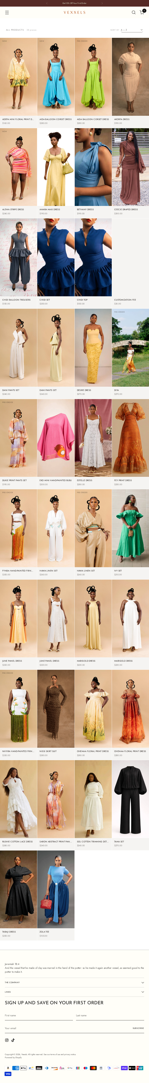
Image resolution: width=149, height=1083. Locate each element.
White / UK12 (130, 194)
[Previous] (47, 3)
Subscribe (138, 1028)
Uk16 (140, 386)
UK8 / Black (138, 815)
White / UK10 (130, 189)
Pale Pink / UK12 (56, 194)
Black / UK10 (56, 730)
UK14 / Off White (93, 832)
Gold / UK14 (93, 651)
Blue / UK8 (63, 104)
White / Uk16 (130, 205)
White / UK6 (122, 183)
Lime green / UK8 (93, 93)
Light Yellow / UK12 (18, 104)
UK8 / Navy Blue (93, 290)
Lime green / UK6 (93, 87)
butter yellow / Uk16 (93, 386)
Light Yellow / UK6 (18, 87)
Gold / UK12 (93, 646)
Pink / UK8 (26, 194)
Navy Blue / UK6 (18, 268)
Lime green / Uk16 (93, 115)
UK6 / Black (122, 815)
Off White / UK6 (56, 539)
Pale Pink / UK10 (56, 189)
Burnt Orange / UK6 (130, 448)
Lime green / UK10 (93, 98)
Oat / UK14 (11, 386)
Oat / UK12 (26, 380)
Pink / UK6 (11, 194)
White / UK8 (138, 183)
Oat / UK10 (26, 375)
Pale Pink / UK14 (56, 200)
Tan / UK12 (101, 561)
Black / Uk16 (56, 747)
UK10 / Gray (93, 284)
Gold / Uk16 (93, 657)
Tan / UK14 (86, 567)
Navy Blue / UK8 (18, 273)
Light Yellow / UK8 (18, 93)
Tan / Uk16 (101, 567)
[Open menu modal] (7, 12)
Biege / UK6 (122, 93)
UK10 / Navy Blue (93, 279)
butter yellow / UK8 (93, 364)
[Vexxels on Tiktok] (13, 1040)
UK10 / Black (130, 821)
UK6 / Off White (93, 809)
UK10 (139, 380)
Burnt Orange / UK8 (130, 459)
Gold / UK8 (101, 634)
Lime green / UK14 (93, 110)
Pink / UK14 (26, 205)
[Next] (102, 3)
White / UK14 (130, 200)
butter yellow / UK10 (93, 369)
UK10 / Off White (93, 821)
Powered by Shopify (13, 1057)
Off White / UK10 (56, 550)
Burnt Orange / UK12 (130, 465)
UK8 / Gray (93, 296)
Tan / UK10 (86, 561)
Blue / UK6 (48, 104)
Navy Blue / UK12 (18, 284)
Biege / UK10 (130, 98)
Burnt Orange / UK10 (130, 454)
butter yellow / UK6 (93, 358)
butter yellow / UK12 (93, 375)
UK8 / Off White (93, 815)
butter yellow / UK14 (93, 380)
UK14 (130, 386)
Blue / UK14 (47, 115)
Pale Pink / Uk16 (56, 205)
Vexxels (24, 1054)
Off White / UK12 (56, 555)
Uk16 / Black (130, 838)
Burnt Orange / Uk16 (130, 476)
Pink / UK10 (10, 200)
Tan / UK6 (86, 555)
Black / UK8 (64, 725)
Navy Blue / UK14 (18, 290)
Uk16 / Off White (93, 838)
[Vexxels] (74, 12)
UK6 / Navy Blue (93, 268)
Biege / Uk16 (130, 115)
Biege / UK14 (130, 110)
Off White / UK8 (56, 544)
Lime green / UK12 (93, 104)
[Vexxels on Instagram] (7, 1040)
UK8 (130, 380)
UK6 (121, 380)
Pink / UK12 (26, 200)
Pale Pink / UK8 (56, 183)
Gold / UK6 (85, 634)
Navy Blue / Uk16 (18, 296)
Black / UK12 (56, 736)
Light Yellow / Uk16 (18, 115)
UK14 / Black (130, 832)
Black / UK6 (47, 725)
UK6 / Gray (93, 273)
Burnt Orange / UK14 (130, 471)
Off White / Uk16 (56, 567)
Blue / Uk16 (63, 115)
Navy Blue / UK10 (18, 279)
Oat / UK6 (11, 375)
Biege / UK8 (138, 93)
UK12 (121, 386)
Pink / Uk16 (10, 205)
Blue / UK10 (47, 110)
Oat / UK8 (11, 380)
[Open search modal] (134, 12)
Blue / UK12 (63, 110)
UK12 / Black (130, 826)
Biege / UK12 (130, 104)
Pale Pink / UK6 (56, 177)
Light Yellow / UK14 (18, 110)
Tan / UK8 (100, 555)
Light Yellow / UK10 (18, 98)
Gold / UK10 (93, 640)
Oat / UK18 (63, 657)
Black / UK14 (56, 742)
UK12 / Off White (93, 826)
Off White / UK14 (56, 561)
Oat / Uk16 (26, 386)
